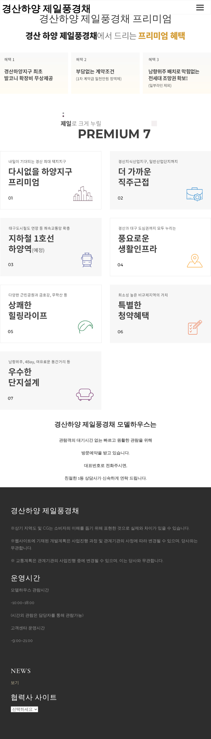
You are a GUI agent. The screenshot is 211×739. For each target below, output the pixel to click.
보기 (15, 682)
